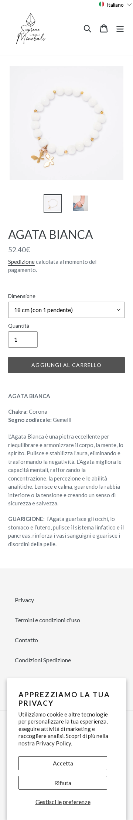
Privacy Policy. (54, 743)
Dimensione (21, 296)
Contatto (26, 639)
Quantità (18, 325)
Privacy (24, 599)
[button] (115, 4)
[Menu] (120, 27)
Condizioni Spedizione (43, 659)
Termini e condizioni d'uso (47, 619)
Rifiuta (62, 782)
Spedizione (21, 261)
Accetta (63, 763)
